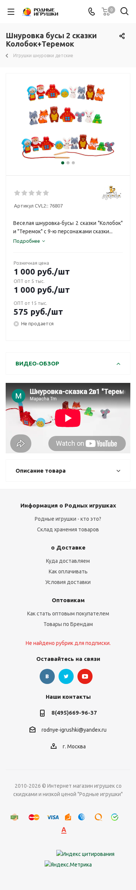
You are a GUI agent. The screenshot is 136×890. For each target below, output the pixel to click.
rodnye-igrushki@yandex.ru (74, 730)
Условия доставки (68, 582)
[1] (17, 193)
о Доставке (68, 547)
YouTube (85, 676)
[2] (24, 193)
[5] (46, 193)
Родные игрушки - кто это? (68, 519)
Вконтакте (47, 676)
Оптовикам (68, 600)
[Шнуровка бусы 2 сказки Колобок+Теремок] (68, 121)
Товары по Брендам (68, 624)
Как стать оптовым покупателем (68, 614)
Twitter (66, 676)
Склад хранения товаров (68, 529)
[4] (39, 193)
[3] (32, 193)
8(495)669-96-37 (74, 712)
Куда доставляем (68, 561)
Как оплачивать (68, 571)
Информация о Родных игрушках (68, 505)
